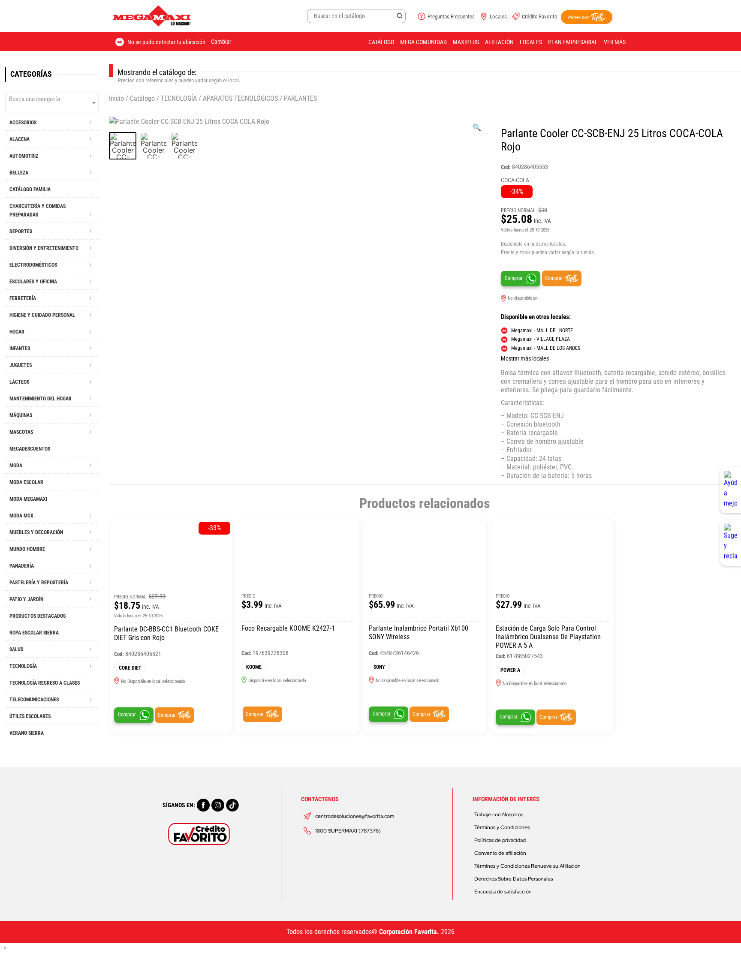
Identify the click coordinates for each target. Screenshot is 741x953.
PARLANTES (300, 98)
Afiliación (499, 42)
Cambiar (221, 41)
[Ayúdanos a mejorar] (730, 490)
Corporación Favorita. (409, 932)
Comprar (514, 278)
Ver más (615, 42)
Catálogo (381, 42)
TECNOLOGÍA (179, 98)
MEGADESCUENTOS (29, 449)
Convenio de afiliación (500, 853)
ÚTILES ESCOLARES (30, 716)
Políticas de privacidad (500, 840)
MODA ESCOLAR (26, 482)
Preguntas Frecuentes (451, 16)
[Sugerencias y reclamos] (730, 543)
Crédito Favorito (539, 16)
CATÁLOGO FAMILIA (30, 189)
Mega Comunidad (423, 42)
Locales (498, 16)
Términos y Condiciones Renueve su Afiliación (527, 866)
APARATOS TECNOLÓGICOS (240, 98)
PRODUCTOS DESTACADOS (37, 616)
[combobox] (52, 103)
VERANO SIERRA (26, 733)
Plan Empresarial (573, 42)
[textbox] (52, 99)
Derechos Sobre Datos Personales (513, 878)
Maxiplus (466, 42)
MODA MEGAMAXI (28, 499)
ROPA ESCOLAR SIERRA (34, 633)
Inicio (116, 98)
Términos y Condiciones (502, 827)
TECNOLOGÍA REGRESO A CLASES (44, 683)
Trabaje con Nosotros (498, 814)
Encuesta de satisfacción (503, 891)
